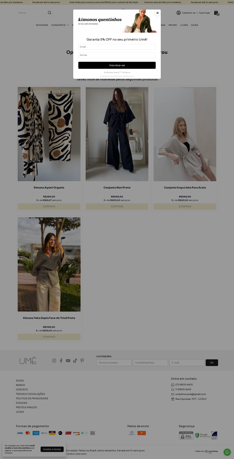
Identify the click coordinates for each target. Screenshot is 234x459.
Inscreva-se (117, 65)
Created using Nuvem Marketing (117, 76)
